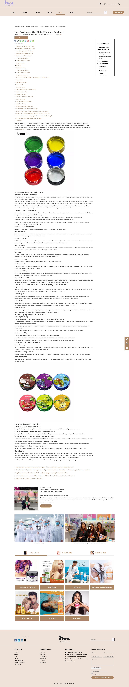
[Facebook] (15, 640)
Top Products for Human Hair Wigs (54, 470)
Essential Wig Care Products (24, 53)
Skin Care (43, 654)
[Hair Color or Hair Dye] (26, 574)
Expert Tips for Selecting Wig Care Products (28, 478)
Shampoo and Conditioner (24, 56)
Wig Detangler (20, 63)
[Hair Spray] (51, 574)
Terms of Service (19, 662)
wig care (22, 129)
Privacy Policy (18, 660)
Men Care (43, 658)
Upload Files (96, 667)
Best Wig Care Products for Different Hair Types (30, 467)
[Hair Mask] (77, 606)
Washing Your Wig (21, 92)
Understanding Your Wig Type (25, 46)
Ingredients (19, 80)
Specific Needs (20, 87)
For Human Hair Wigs (23, 60)
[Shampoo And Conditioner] (102, 574)
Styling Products (21, 68)
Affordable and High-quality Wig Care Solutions (59, 476)
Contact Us (17, 664)
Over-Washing (20, 99)
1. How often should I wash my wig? (27, 108)
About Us (17, 654)
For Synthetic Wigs (22, 58)
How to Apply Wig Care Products (26, 89)
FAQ (15, 656)
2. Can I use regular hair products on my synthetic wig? (32, 111)
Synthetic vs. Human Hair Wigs (25, 48)
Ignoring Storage (21, 104)
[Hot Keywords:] (105, 12)
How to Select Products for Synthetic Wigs (60, 467)
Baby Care (43, 662)
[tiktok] (25, 640)
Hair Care (42, 652)
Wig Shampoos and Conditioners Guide (27, 473)
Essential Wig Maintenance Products (79, 470)
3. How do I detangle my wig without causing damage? (32, 113)
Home (16, 652)
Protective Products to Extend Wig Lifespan (28, 476)
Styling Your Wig (21, 94)
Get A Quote (118, 12)
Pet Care (42, 660)
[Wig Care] (51, 606)
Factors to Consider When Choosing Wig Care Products (32, 77)
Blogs (16, 658)
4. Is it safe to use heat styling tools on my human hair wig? (34, 116)
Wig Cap (18, 65)
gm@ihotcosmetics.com (109, 4)
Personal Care (44, 656)
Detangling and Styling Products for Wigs (54, 473)
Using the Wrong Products (24, 101)
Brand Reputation (21, 82)
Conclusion (19, 120)
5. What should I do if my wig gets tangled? (29, 118)
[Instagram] (22, 640)
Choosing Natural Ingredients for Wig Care (28, 470)
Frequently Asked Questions (24, 106)
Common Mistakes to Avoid (24, 96)
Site (60, 34)
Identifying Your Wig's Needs (25, 51)
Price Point (19, 84)
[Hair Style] (77, 574)
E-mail (45, 506)
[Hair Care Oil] (26, 606)
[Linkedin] (19, 640)
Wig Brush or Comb (22, 75)
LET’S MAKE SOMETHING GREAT (102, 677)
